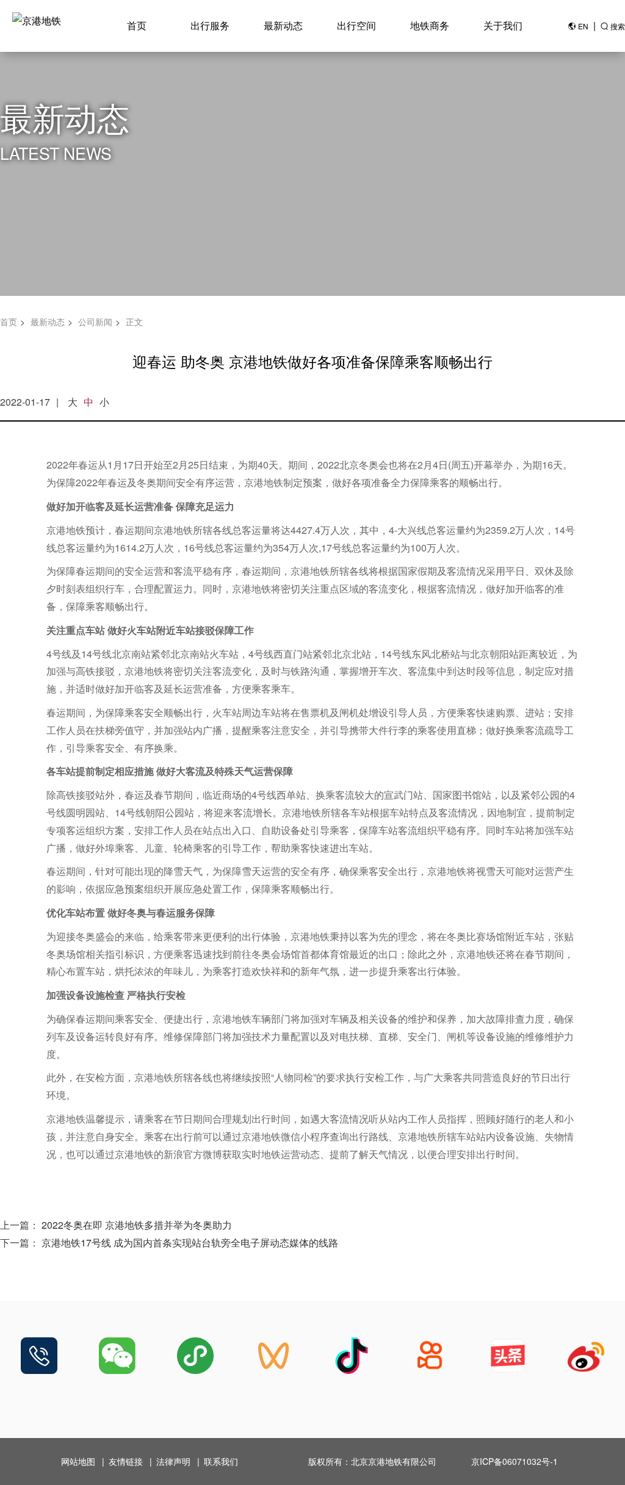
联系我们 (221, 1461)
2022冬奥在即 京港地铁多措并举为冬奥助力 (137, 1225)
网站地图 (78, 1461)
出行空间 (356, 25)
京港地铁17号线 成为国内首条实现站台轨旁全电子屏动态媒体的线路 (190, 1242)
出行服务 (209, 25)
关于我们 (502, 25)
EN (583, 26)
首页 (136, 25)
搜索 (617, 26)
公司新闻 (95, 321)
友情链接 (126, 1461)
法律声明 (173, 1461)
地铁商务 (429, 25)
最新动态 (283, 25)
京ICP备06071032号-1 (514, 1461)
